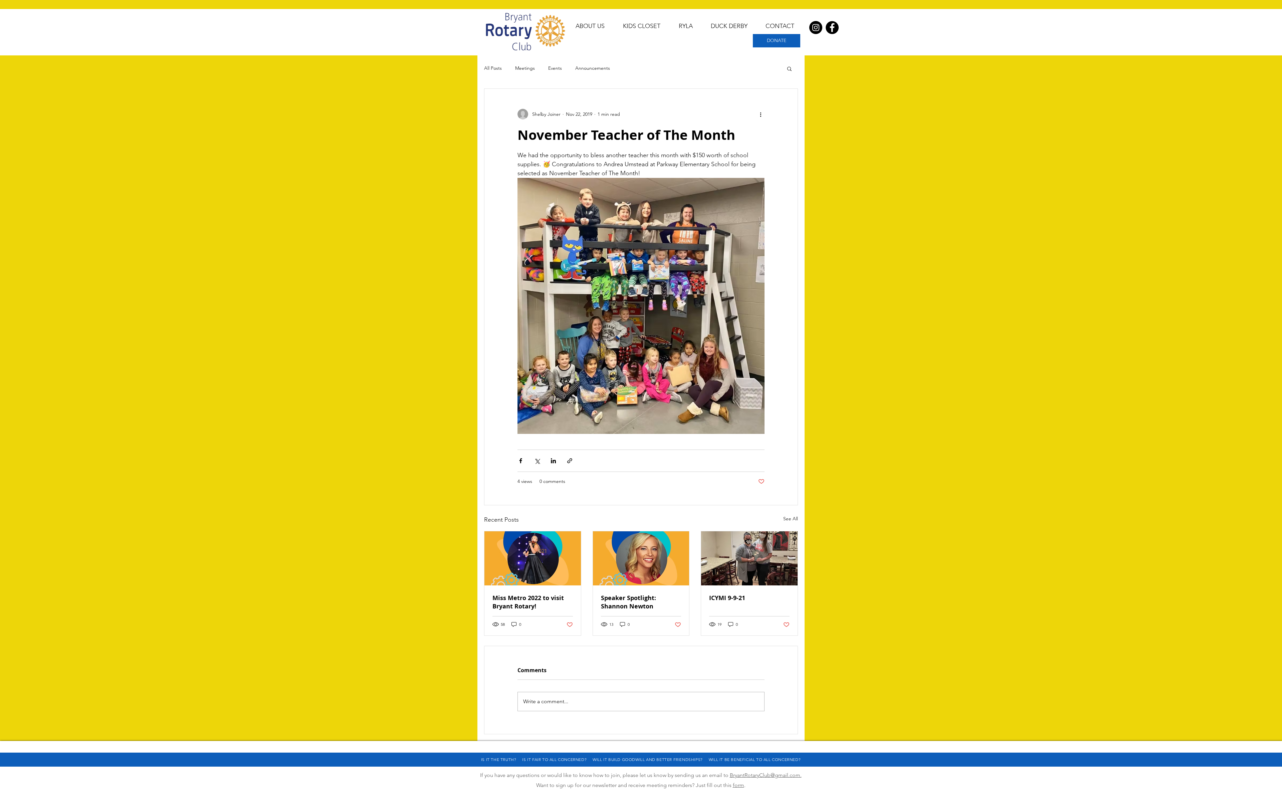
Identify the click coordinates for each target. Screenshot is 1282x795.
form (738, 785)
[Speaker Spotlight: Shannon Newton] (641, 558)
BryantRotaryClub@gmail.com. (766, 775)
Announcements (592, 68)
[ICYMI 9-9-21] (749, 558)
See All (790, 519)
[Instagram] (815, 27)
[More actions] (761, 114)
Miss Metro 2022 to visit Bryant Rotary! (528, 602)
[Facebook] (832, 27)
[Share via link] (570, 461)
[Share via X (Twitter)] (537, 461)
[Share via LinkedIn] (553, 461)
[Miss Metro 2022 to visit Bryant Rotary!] (532, 558)
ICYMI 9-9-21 (727, 598)
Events (555, 68)
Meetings (525, 68)
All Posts (493, 68)
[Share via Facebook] (520, 461)
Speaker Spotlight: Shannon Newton (628, 602)
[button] (789, 68)
